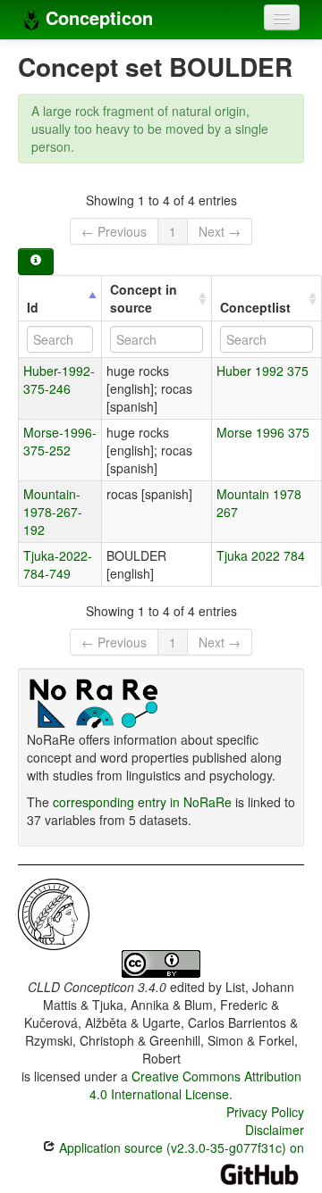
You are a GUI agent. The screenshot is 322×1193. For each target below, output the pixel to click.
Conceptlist (255, 307)
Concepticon (96, 17)
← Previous (114, 231)
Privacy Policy (265, 1112)
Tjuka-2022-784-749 (57, 564)
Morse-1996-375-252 (60, 441)
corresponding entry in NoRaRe (142, 802)
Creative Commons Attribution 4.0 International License (195, 1085)
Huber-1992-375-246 (59, 379)
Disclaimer (274, 1130)
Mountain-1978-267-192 (52, 511)
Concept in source (143, 298)
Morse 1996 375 (262, 432)
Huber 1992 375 (262, 371)
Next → (220, 231)
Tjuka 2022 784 (260, 555)
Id (32, 307)
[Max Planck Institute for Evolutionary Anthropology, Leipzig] (53, 913)
